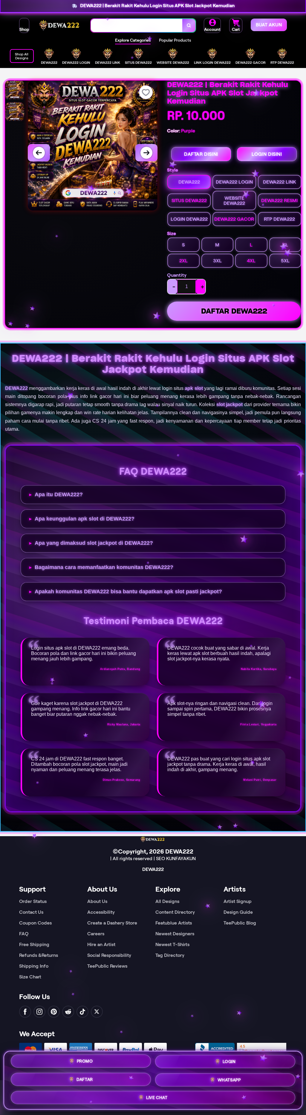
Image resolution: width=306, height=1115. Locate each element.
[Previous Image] (39, 152)
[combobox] (137, 25)
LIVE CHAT (156, 1097)
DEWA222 (16, 388)
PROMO (85, 1060)
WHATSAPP (229, 1079)
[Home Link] (60, 25)
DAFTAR (84, 1078)
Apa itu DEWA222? (59, 494)
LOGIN (229, 1060)
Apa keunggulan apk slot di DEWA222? (84, 519)
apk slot (194, 388)
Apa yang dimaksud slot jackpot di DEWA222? (94, 543)
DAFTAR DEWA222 (234, 311)
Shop (24, 29)
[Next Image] (146, 152)
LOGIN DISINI (267, 154)
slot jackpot (229, 404)
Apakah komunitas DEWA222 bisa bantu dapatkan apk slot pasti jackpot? (128, 591)
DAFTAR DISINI (201, 154)
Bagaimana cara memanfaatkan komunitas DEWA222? (104, 567)
